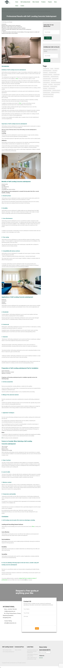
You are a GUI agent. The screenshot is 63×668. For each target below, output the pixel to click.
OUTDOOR (45, 84)
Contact (22, 5)
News (55, 1)
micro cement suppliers (47, 78)
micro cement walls (46, 80)
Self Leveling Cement (25, 1)
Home (16, 1)
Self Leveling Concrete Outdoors (48, 94)
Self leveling (45, 88)
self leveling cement (52, 88)
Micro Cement (36, 1)
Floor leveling (57, 68)
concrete (51, 68)
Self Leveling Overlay (7, 649)
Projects (50, 1)
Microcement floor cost (54, 76)
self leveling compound (56, 90)
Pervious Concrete (57, 84)
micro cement (55, 70)
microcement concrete (52, 72)
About (16, 5)
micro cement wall (55, 78)
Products (43, 1)
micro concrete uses (46, 82)
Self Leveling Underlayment (8, 651)
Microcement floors (46, 76)
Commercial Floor (46, 68)
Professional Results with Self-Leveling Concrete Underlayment (32, 651)
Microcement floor (56, 74)
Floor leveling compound (47, 70)
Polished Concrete (46, 86)
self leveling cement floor (47, 90)
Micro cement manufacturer (55, 82)
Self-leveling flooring (53, 86)
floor (17, 78)
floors (33, 526)
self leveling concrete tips (55, 92)
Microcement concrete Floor (47, 74)
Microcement (45, 72)
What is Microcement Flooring (48, 96)
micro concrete (53, 80)
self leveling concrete (46, 92)
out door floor (50, 84)
